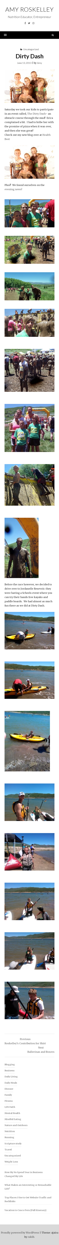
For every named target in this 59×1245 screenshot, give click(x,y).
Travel (8, 1149)
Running (9, 1137)
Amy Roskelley (29, 9)
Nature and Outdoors (16, 1125)
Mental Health (12, 1113)
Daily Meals (11, 1082)
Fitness (9, 1101)
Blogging (10, 1064)
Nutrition (10, 1131)
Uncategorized (31, 49)
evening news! (13, 189)
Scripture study (13, 1143)
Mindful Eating (13, 1119)
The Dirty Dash (36, 113)
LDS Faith (10, 1107)
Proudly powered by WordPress (20, 1232)
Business (10, 1070)
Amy (39, 62)
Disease (9, 1088)
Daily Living (11, 1076)
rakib (31, 1236)
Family (8, 1095)
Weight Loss (11, 1161)
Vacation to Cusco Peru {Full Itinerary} (25, 1210)
